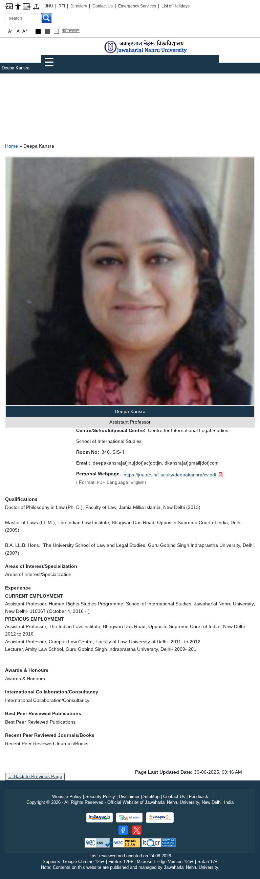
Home (11, 146)
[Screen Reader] (26, 5)
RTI (62, 6)
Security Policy (100, 796)
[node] (146, 47)
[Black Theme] (38, 31)
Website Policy (67, 796)
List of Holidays (175, 6)
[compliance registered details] (159, 842)
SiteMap (151, 796)
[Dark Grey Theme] (47, 31)
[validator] (98, 842)
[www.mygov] (129, 817)
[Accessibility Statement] (18, 6)
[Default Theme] (56, 31)
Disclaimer (129, 796)
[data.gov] (160, 817)
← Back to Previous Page (35, 776)
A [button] (24, 31)
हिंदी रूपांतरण (71, 30)
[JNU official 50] (137, 830)
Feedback (198, 796)
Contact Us (103, 6)
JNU (49, 6)
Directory (79, 6)
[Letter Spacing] (36, 6)
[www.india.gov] (99, 817)
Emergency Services (137, 6)
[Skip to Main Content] (9, 5)
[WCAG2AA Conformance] (126, 842)
